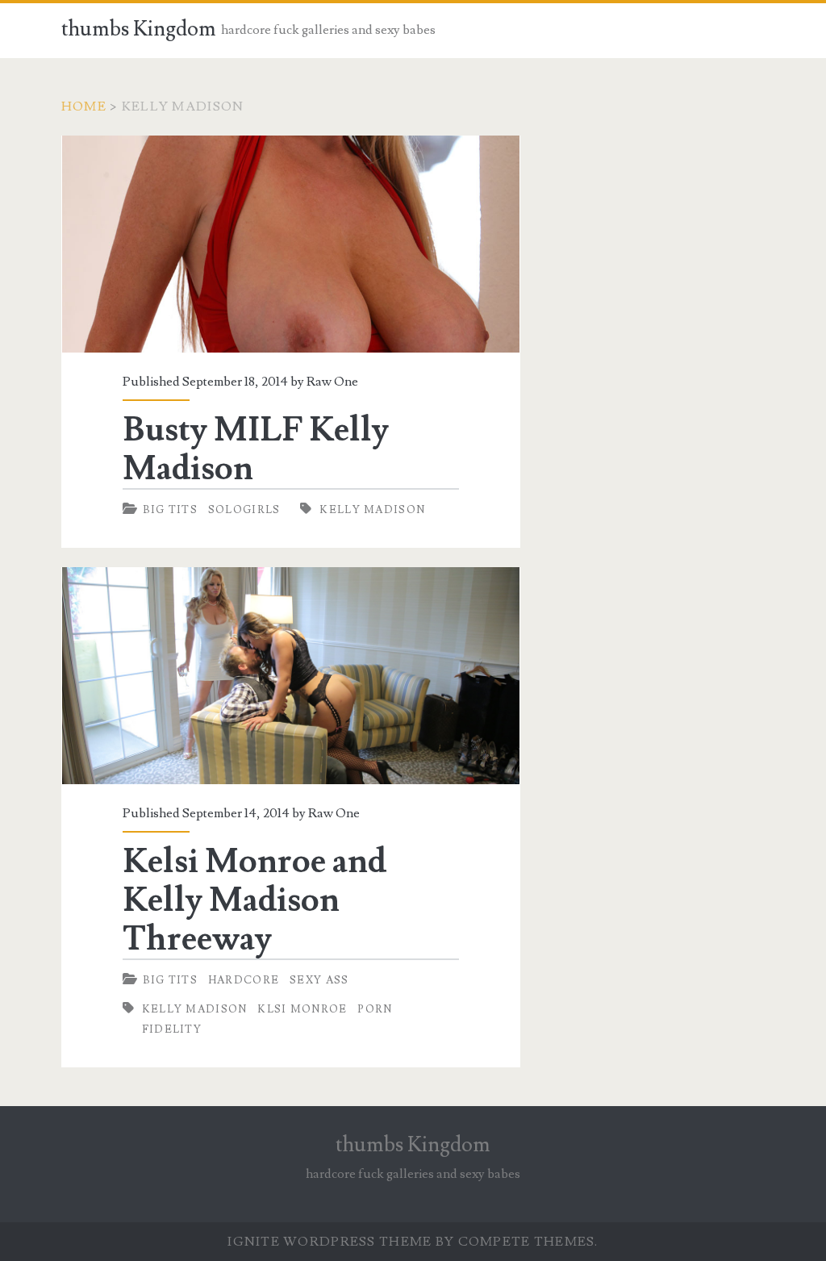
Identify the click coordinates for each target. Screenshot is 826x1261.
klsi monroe (302, 1009)
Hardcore (243, 980)
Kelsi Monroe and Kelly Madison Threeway (290, 675)
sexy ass (319, 980)
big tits (170, 509)
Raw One (332, 382)
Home (83, 106)
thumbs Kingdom (138, 29)
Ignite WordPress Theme (329, 1242)
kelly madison (372, 509)
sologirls (244, 509)
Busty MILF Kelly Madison (290, 244)
